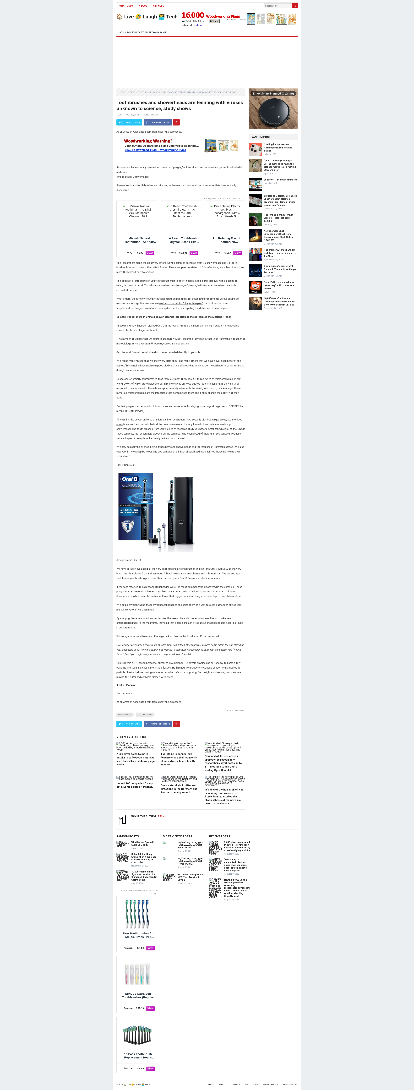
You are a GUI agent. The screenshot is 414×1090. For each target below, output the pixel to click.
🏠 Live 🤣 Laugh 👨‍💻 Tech (147, 16)
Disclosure (251, 1084)
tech (119, 115)
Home (122, 92)
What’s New (126, 6)
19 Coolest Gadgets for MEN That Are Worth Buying (190, 877)
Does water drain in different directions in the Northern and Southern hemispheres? (179, 789)
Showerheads (125, 715)
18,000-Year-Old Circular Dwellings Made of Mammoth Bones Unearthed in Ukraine (279, 301)
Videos (143, 6)
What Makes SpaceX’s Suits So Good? (143, 843)
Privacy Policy (270, 1084)
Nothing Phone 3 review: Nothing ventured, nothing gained (278, 147)
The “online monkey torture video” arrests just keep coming (278, 217)
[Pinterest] (176, 122)
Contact (235, 1084)
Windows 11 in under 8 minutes (280, 179)
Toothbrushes (145, 715)
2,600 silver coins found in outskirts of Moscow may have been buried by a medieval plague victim (237, 846)
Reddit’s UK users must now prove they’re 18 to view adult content (279, 285)
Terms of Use (290, 1084)
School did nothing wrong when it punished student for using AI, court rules (144, 858)
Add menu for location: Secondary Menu (144, 32)
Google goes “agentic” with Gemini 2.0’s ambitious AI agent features (280, 269)
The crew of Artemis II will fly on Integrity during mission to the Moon (280, 253)
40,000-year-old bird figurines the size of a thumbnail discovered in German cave (144, 875)
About (222, 1084)
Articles (158, 6)
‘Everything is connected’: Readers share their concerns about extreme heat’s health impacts (235, 865)
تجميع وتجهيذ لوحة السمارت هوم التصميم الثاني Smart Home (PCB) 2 (190, 845)
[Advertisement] (207, 61)
